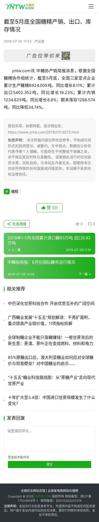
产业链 (39, 41)
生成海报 (18, 224)
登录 (11, 457)
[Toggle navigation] (91, 6)
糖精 (14, 191)
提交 (49, 464)
